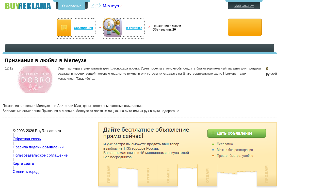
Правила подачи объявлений (38, 147)
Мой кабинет (244, 6)
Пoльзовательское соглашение (40, 155)
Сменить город (26, 172)
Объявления (71, 6)
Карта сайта (23, 163)
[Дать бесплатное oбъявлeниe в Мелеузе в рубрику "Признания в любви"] (245, 27)
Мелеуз (111, 5)
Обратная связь (27, 139)
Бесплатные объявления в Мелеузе (28, 6)
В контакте (134, 28)
